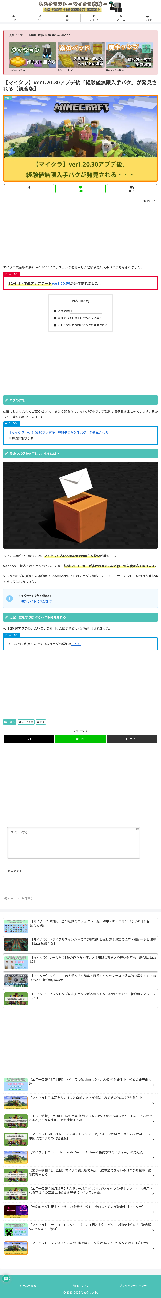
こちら (76, 643)
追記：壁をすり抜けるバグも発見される (82, 325)
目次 (75, 301)
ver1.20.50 (61, 283)
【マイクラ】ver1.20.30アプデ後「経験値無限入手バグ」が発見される (58, 432)
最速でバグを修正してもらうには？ (80, 318)
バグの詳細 (65, 311)
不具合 (11, 722)
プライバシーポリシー (133, 1285)
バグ (42, 722)
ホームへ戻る (28, 1285)
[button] (132, 188)
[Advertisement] (80, 232)
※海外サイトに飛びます (34, 601)
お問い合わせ (80, 1285)
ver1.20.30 (27, 722)
